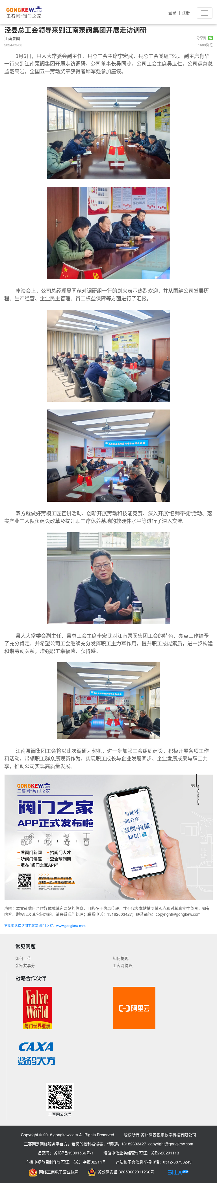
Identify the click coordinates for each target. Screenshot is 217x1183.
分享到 (202, 37)
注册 (186, 12)
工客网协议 (123, 965)
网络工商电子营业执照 (58, 1172)
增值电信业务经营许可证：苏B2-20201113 (141, 1153)
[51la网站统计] (178, 1172)
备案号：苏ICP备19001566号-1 (66, 1153)
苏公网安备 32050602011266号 (125, 1172)
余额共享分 (25, 965)
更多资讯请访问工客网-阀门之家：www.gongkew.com (45, 925)
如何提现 (121, 958)
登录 (172, 12)
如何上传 (23, 958)
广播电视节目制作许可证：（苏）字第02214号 (65, 1162)
